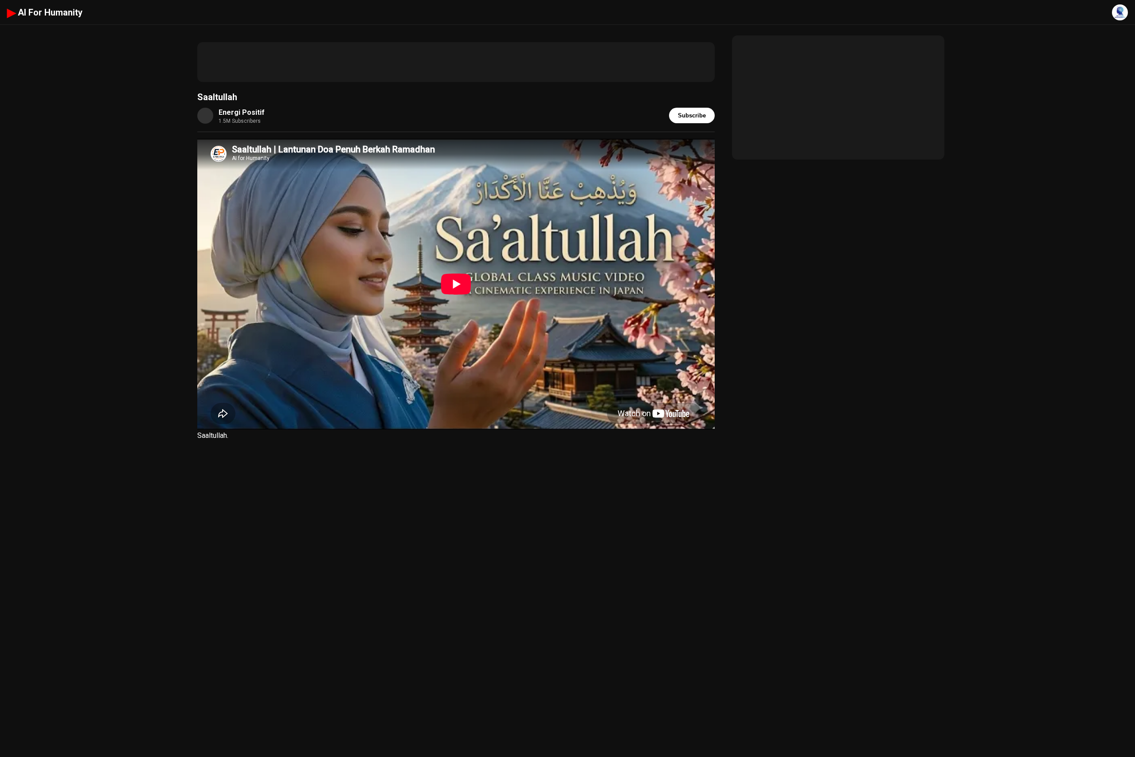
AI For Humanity (44, 12)
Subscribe (692, 115)
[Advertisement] (456, 62)
